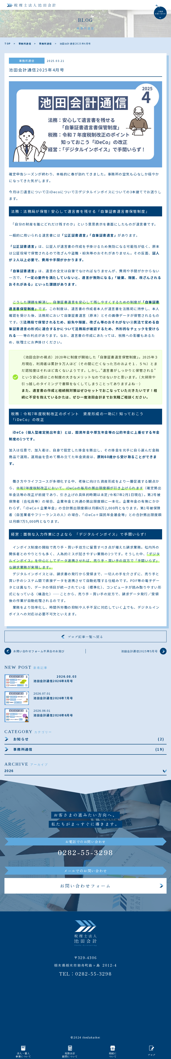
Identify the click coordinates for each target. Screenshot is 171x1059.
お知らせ (22, 739)
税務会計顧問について (69, 1054)
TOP (7, 43)
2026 (9, 771)
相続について (113, 1054)
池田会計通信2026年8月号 (53, 681)
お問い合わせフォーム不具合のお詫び (39, 651)
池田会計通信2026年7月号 (53, 698)
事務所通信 (24, 43)
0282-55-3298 (86, 852)
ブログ (151, 1055)
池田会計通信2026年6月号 (53, 715)
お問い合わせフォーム (85, 885)
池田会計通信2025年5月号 (139, 651)
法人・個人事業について (23, 1054)
